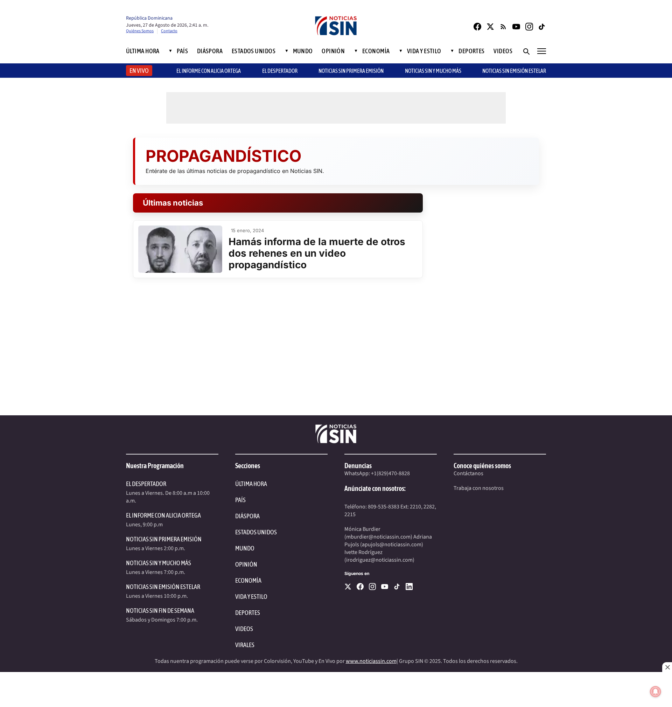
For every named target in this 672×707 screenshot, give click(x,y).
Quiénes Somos (140, 31)
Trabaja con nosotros (479, 488)
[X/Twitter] (490, 26)
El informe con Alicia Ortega (208, 71)
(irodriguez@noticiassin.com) (379, 560)
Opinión (333, 51)
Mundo (303, 51)
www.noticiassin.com (371, 661)
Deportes (471, 51)
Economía (376, 51)
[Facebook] (477, 26)
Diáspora (210, 51)
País (182, 51)
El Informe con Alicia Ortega (163, 515)
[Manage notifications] (655, 691)
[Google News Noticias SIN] (503, 26)
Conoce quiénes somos (482, 466)
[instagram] (372, 586)
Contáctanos (468, 473)
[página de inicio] (336, 26)
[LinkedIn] (409, 586)
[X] (347, 586)
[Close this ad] (667, 667)
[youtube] (384, 586)
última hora (251, 483)
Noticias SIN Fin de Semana (160, 610)
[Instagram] (529, 26)
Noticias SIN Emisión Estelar (514, 71)
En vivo (139, 70)
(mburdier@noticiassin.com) (378, 537)
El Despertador (280, 71)
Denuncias (358, 466)
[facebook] (360, 586)
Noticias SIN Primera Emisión (351, 71)
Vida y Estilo (424, 51)
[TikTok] (542, 26)
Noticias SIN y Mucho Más (433, 71)
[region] (336, 689)
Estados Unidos (253, 51)
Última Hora (143, 51)
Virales (244, 645)
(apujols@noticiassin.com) (391, 544)
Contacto (169, 31)
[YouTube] (516, 26)
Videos (502, 51)
